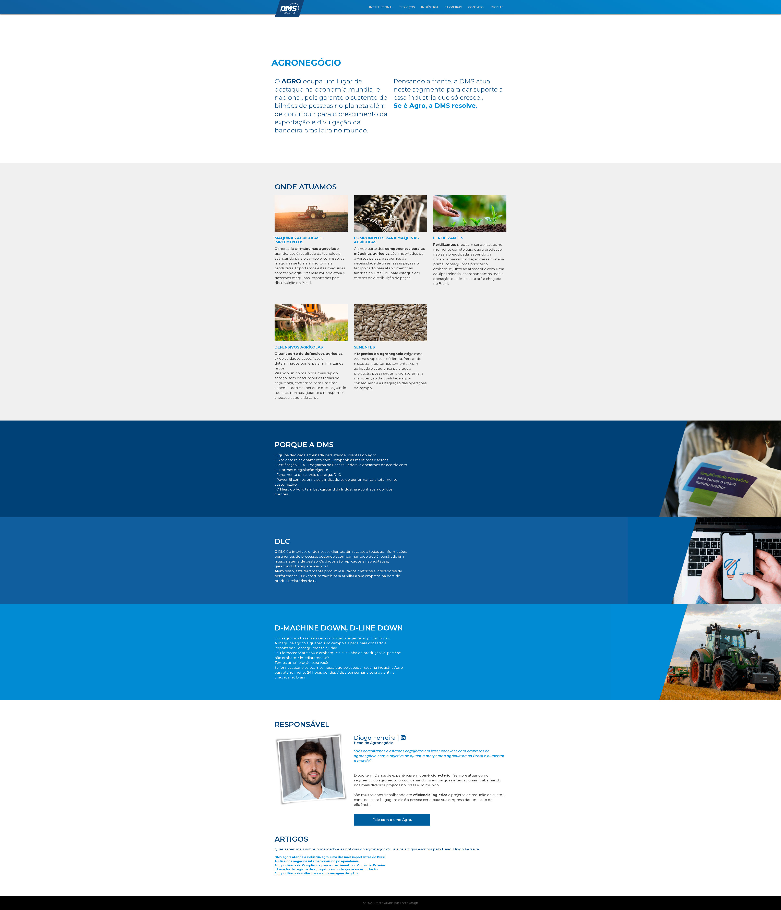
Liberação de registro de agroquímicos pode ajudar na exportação (326, 869)
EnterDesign (409, 903)
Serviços (407, 7)
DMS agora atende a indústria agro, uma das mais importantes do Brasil (330, 857)
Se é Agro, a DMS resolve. (435, 105)
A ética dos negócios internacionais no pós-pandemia (317, 861)
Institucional (381, 7)
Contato (476, 7)
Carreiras (453, 7)
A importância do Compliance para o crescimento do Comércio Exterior (330, 865)
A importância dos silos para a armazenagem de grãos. (317, 873)
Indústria (429, 7)
